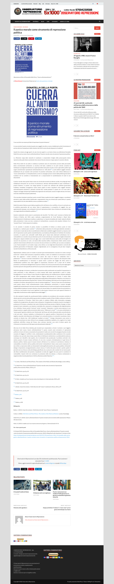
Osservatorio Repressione (27, 35)
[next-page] (77, 74)
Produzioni (76, 100)
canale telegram (49, 463)
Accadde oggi (77, 53)
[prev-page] (75, 74)
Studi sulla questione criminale (44, 81)
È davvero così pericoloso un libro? (84, 136)
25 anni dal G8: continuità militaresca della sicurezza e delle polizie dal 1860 (86, 105)
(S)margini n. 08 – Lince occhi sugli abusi (85, 171)
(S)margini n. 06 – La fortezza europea (85, 222)
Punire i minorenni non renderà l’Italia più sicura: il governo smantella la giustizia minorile (61, 494)
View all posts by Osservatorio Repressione (37, 520)
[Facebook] (93, 3)
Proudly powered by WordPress (75, 581)
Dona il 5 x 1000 (54, 3)
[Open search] (99, 21)
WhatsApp (63, 463)
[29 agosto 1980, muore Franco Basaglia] (87, 44)
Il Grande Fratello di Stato (21, 492)
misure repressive (18, 27)
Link (43, 3)
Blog (40, 3)
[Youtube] (97, 3)
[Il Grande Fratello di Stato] (22, 485)
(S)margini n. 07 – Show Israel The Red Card (86, 196)
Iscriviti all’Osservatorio (26, 3)
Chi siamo (47, 3)
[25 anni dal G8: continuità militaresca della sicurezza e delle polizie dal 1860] (87, 91)
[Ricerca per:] (87, 28)
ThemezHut (97, 581)
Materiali (35, 3)
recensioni (25, 27)
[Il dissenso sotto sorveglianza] (42, 485)
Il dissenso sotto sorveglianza (41, 493)
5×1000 (46, 461)
